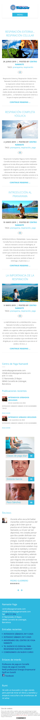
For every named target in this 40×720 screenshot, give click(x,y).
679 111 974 (11, 614)
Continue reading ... (20, 102)
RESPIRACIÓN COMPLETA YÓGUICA (20, 114)
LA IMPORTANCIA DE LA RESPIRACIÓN (20, 277)
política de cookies (21, 715)
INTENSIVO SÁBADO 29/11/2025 (17, 637)
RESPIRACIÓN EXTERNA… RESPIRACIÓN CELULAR (20, 33)
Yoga (34, 147)
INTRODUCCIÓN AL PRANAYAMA (20, 194)
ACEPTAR (21, 718)
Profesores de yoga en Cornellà (15, 664)
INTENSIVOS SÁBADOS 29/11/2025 (18, 634)
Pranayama (18, 67)
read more (6, 413)
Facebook (9, 676)
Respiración (28, 67)
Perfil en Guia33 (9, 672)
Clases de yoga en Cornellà (13, 667)
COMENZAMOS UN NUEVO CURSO (18, 652)
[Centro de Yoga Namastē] (20, 9)
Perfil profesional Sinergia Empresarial (18, 669)
